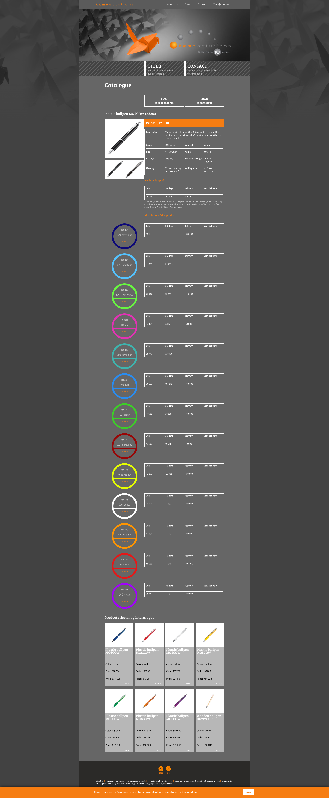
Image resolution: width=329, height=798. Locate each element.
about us (99, 781)
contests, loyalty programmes (160, 781)
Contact (202, 4)
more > (124, 241)
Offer (188, 4)
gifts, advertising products (113, 784)
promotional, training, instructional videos (202, 781)
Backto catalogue (204, 101)
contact (169, 784)
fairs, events (226, 781)
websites (178, 781)
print (98, 784)
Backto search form (164, 101)
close (248, 792)
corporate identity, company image (131, 781)
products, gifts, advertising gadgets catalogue (145, 784)
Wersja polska (221, 4)
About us (172, 4)
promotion (109, 781)
